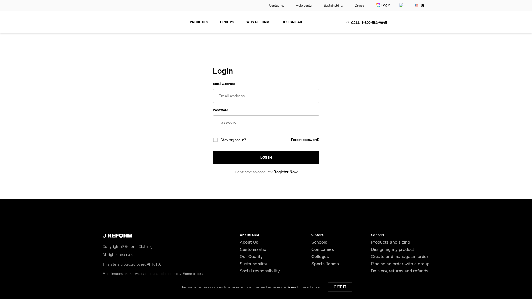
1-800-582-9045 (374, 23)
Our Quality (251, 256)
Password (220, 110)
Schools (319, 242)
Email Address (224, 84)
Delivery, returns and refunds (399, 271)
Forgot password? (305, 140)
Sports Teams (325, 263)
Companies (322, 249)
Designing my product (392, 249)
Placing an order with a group (400, 263)
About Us (249, 242)
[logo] (127, 22)
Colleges (320, 256)
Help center (304, 5)
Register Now (285, 172)
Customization (254, 249)
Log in (266, 157)
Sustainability (333, 5)
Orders (360, 5)
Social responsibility (260, 271)
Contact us (277, 5)
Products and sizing (390, 242)
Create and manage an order (399, 256)
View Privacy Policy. (304, 287)
